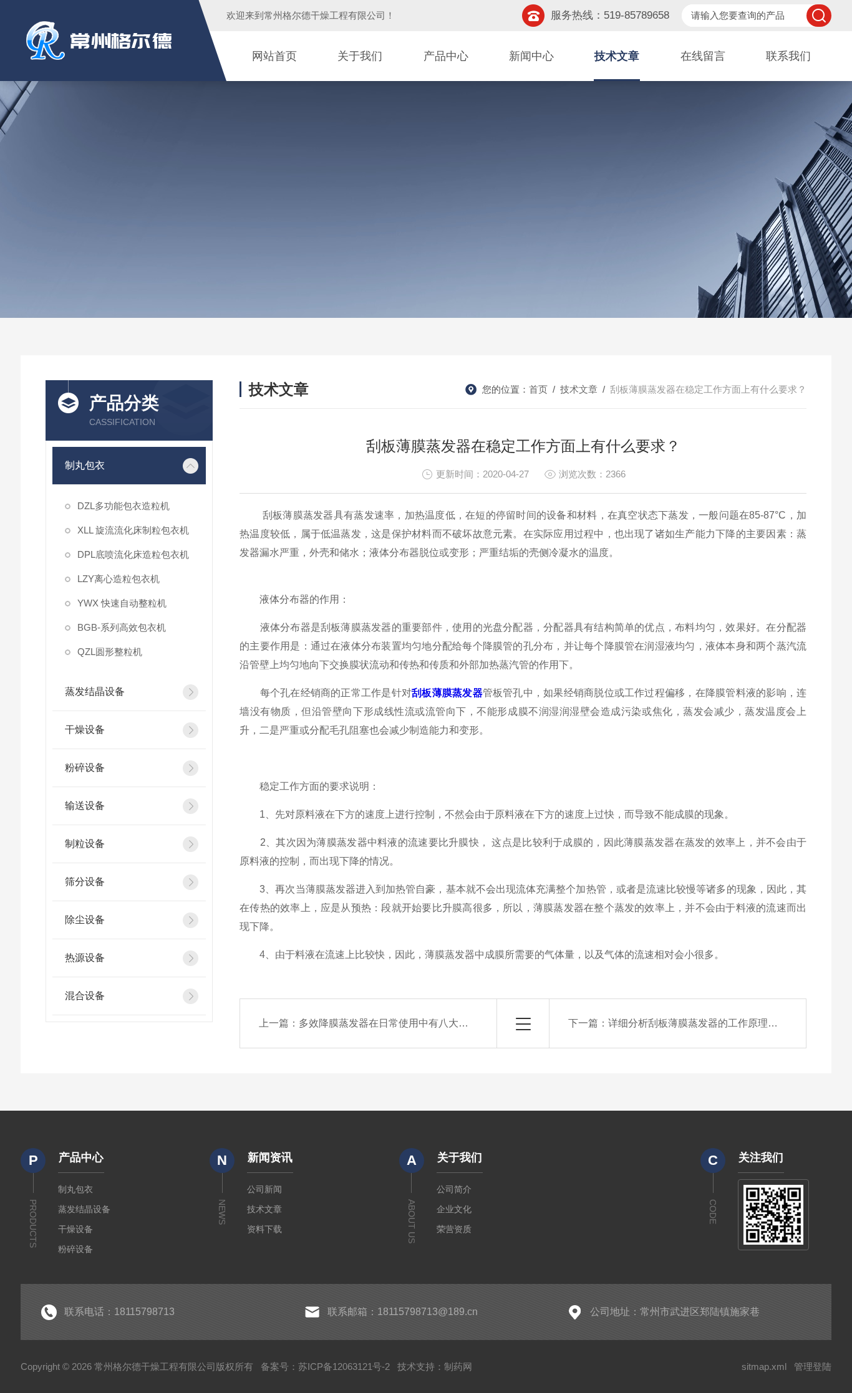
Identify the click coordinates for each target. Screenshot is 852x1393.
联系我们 (788, 56)
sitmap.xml (764, 1366)
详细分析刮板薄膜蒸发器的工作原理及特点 (703, 1023)
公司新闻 (264, 1189)
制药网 (458, 1366)
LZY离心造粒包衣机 (118, 578)
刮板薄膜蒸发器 (447, 692)
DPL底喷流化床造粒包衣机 (133, 554)
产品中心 (446, 56)
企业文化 (454, 1209)
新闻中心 (531, 56)
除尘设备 (85, 919)
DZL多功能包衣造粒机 (123, 505)
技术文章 (616, 56)
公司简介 (454, 1189)
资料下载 (264, 1229)
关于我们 (359, 56)
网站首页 (274, 56)
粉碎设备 (85, 767)
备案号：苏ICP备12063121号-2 (325, 1366)
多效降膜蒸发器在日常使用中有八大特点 (388, 1023)
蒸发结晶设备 (95, 691)
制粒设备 (85, 843)
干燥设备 (85, 729)
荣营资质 (454, 1229)
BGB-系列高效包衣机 (121, 627)
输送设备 (85, 805)
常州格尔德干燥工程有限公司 (324, 15)
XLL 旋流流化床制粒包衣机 (133, 530)
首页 (538, 389)
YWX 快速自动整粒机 (122, 603)
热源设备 (85, 957)
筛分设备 (85, 881)
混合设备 (85, 995)
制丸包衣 (85, 465)
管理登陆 (812, 1366)
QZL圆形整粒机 (109, 651)
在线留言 (702, 56)
